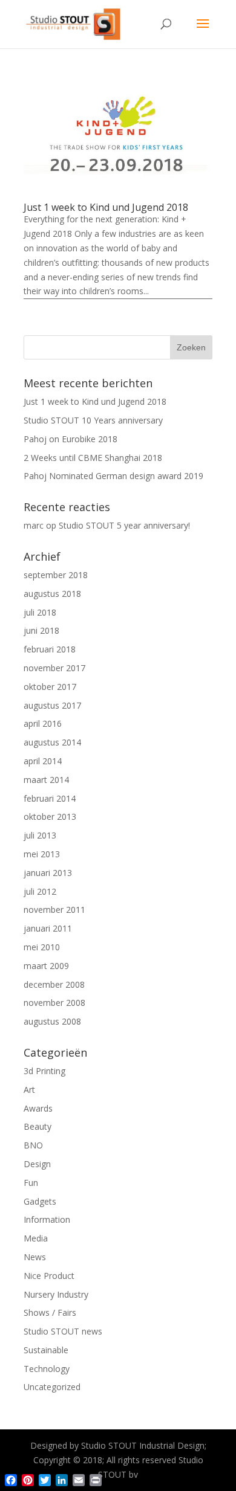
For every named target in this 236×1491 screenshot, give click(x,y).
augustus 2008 (52, 1021)
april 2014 (43, 761)
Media (36, 1238)
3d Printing (44, 1071)
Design (37, 1164)
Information (47, 1219)
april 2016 (43, 723)
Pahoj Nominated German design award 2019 (113, 475)
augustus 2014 (52, 742)
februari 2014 (50, 798)
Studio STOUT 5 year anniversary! (124, 525)
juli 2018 (40, 612)
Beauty (37, 1126)
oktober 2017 (50, 686)
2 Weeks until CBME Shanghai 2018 (93, 457)
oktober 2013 (50, 816)
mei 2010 (42, 947)
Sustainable (46, 1350)
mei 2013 (42, 854)
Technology (47, 1368)
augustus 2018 (52, 593)
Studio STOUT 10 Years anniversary (93, 420)
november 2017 (54, 668)
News (35, 1257)
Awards (38, 1108)
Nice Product (49, 1275)
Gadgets (40, 1201)
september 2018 (56, 575)
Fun (31, 1182)
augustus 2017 (52, 705)
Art (29, 1089)
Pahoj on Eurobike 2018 (70, 439)
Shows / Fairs (50, 1312)
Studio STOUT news (63, 1331)
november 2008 (54, 1002)
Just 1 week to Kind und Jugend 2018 (106, 207)
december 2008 (54, 984)
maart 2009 (46, 965)
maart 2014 (46, 779)
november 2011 (54, 909)
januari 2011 (48, 928)
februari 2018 (50, 649)
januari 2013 (48, 872)
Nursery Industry (56, 1294)
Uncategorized (52, 1387)
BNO (33, 1145)
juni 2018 (41, 630)
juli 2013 (40, 835)
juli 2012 (40, 891)
